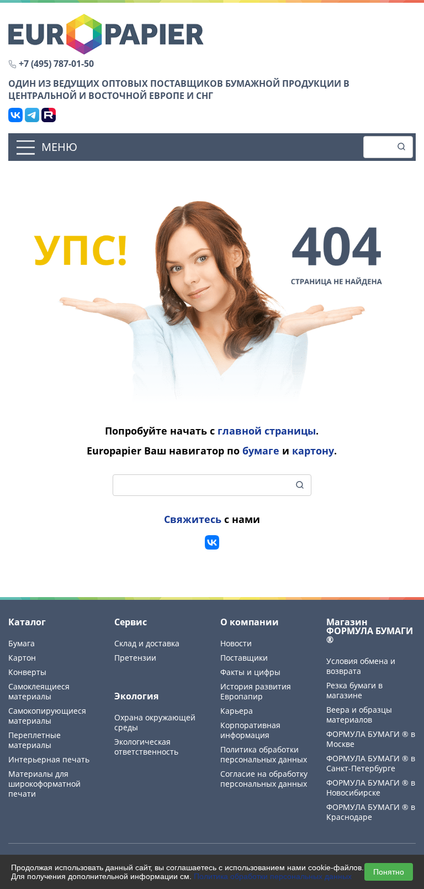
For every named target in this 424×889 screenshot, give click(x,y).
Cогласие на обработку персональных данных (264, 778)
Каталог (27, 622)
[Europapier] (106, 33)
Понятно (388, 871)
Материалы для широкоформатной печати (44, 783)
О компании (249, 622)
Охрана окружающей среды (154, 722)
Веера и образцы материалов (359, 714)
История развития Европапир (255, 691)
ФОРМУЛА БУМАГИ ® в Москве (370, 739)
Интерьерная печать (48, 759)
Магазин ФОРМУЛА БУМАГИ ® (369, 631)
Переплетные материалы (34, 740)
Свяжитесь (192, 519)
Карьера (236, 710)
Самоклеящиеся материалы (39, 691)
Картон (22, 657)
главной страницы (267, 430)
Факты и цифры (250, 672)
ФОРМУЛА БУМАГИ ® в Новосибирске (370, 787)
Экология (136, 696)
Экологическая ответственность (146, 746)
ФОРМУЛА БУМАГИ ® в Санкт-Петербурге (370, 763)
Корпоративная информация (250, 730)
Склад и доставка (146, 643)
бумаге (260, 450)
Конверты (27, 672)
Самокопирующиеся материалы (47, 715)
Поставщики (244, 657)
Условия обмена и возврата (360, 666)
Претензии (135, 657)
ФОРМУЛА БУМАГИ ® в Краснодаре (370, 812)
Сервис (130, 622)
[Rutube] (48, 115)
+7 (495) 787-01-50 (56, 63)
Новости (236, 643)
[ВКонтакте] (15, 115)
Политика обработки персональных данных (273, 876)
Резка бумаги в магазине (354, 690)
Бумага (21, 643)
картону (313, 450)
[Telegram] (32, 115)
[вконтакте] (212, 542)
